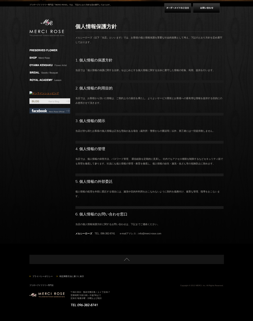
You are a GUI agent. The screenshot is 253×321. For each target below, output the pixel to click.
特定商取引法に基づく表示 (71, 276)
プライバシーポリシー (42, 276)
